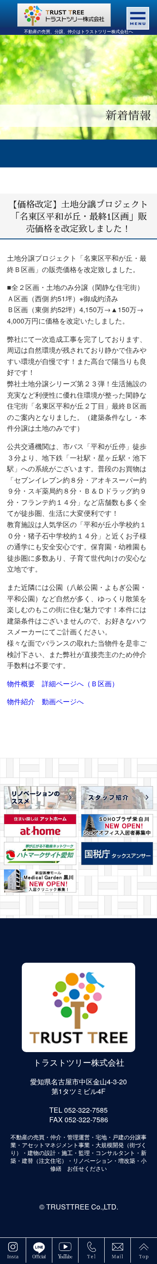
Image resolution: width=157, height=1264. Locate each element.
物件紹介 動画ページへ (45, 701)
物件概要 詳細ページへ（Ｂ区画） (63, 683)
